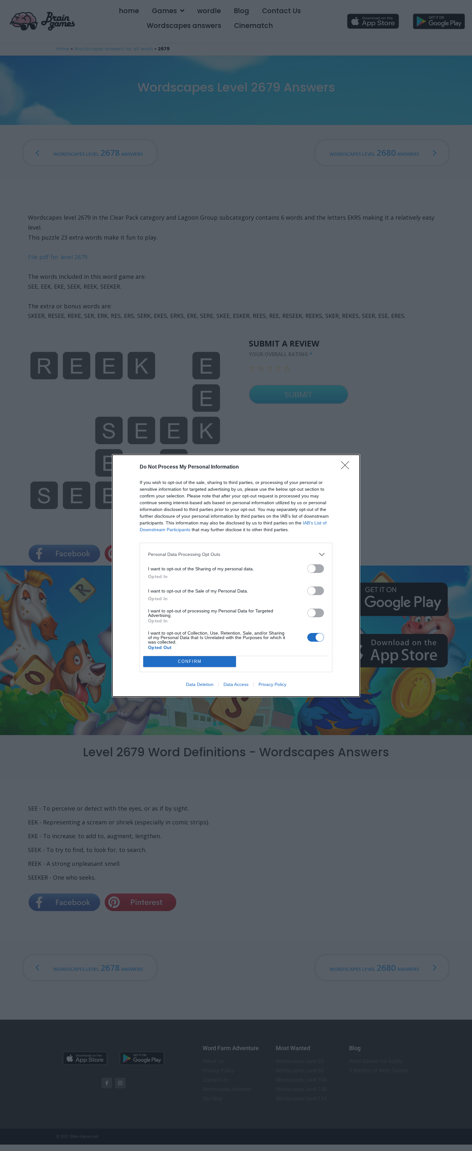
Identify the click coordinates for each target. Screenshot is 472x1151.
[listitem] (236, 554)
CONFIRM (190, 661)
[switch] (315, 568)
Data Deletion (200, 684)
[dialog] (236, 576)
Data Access (236, 684)
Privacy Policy (272, 684)
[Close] (347, 467)
